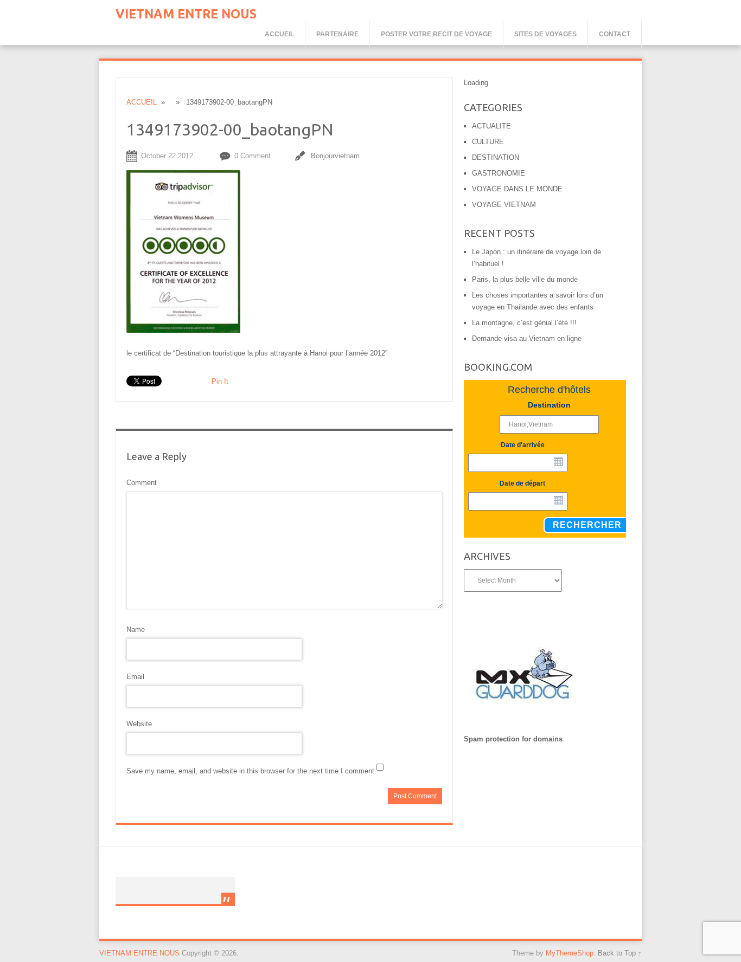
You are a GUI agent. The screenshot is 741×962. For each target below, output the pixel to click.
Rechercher (587, 525)
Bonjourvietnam (335, 156)
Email (135, 677)
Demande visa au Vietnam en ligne (527, 338)
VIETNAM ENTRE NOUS (186, 14)
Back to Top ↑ (620, 953)
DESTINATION (495, 157)
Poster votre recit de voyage (436, 34)
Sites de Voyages (545, 34)
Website (139, 724)
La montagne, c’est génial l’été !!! (524, 323)
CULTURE (488, 142)
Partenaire (337, 34)
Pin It (220, 381)
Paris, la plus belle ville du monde (525, 279)
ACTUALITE (491, 126)
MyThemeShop (569, 953)
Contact (614, 34)
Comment (141, 483)
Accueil (279, 34)
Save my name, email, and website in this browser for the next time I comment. (251, 771)
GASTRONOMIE (498, 173)
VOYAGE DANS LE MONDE (517, 189)
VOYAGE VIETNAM (504, 205)
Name (135, 629)
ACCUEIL (141, 102)
